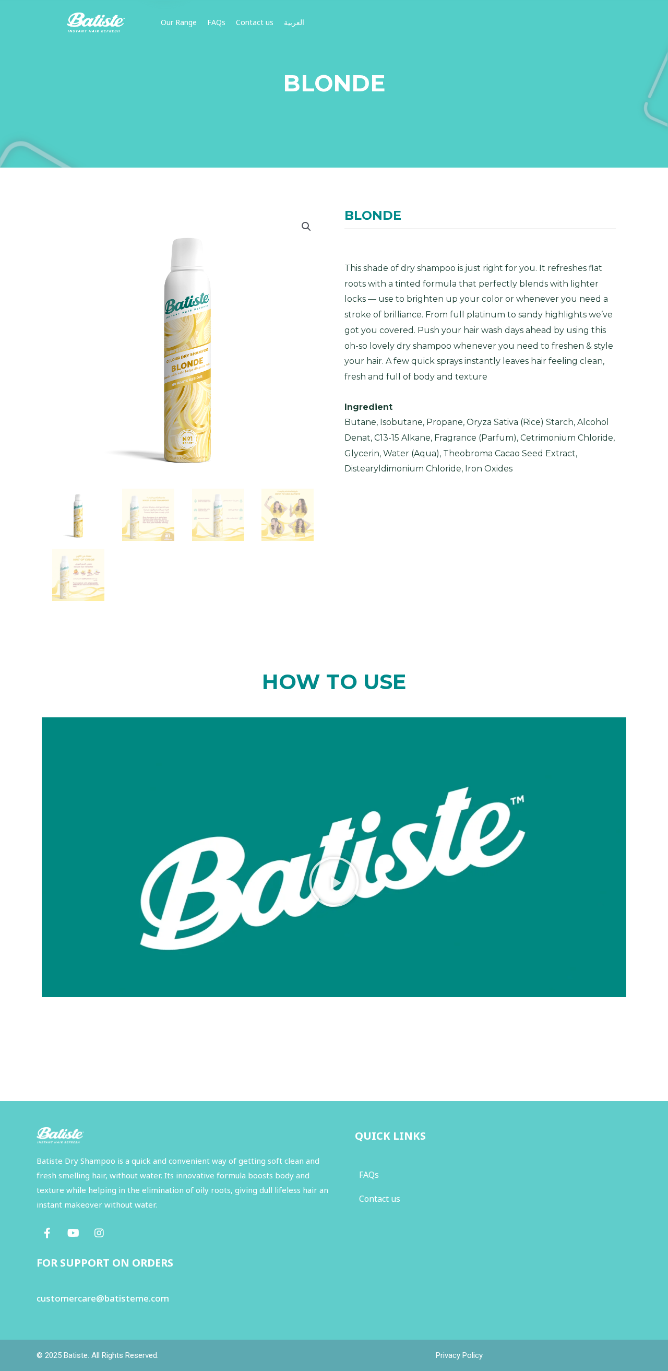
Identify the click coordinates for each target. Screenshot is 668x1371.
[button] (334, 882)
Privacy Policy (459, 1355)
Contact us (254, 22)
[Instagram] (99, 1233)
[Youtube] (73, 1233)
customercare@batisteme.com (103, 1298)
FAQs (216, 22)
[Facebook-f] (47, 1233)
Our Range (179, 22)
